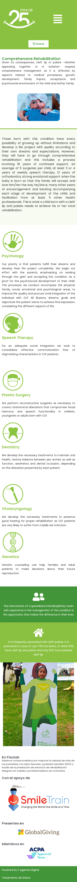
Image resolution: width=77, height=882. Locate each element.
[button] (57, 19)
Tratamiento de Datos (16, 878)
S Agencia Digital (28, 870)
